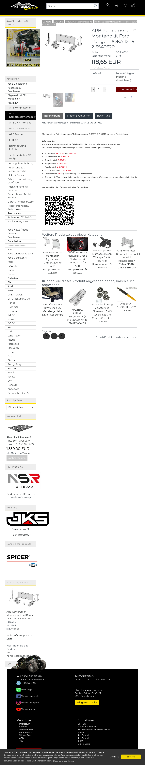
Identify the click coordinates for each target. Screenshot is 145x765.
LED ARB (14, 140)
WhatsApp (26, 689)
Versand (26, 453)
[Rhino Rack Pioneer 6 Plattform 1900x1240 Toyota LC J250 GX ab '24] (21, 428)
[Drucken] (125, 97)
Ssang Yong (14, 364)
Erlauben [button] (131, 757)
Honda (11, 303)
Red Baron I (83, 735)
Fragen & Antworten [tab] (78, 115)
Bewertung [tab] (103, 115)
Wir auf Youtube (29, 709)
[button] (82, 68)
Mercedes (13, 344)
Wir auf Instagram (30, 702)
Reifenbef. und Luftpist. (17, 148)
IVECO (11, 323)
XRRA (80, 741)
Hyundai (12, 311)
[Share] (132, 97)
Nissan (11, 352)
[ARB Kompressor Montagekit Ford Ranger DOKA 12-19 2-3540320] (24, 598)
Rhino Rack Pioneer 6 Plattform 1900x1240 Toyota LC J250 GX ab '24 (20, 441)
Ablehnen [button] (115, 757)
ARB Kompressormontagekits (22, 115)
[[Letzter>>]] (61, 336)
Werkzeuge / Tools (18, 221)
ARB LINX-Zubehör (20, 128)
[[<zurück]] (46, 336)
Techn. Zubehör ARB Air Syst (20, 157)
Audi (10, 262)
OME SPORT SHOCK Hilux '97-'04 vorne (126, 307)
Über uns (82, 724)
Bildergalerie (84, 744)
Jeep (10, 249)
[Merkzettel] (125, 5)
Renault (12, 385)
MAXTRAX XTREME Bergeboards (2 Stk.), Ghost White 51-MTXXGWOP (77, 316)
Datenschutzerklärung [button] (63, 761)
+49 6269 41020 (28, 683)
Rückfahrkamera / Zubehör (18, 188)
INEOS (11, 315)
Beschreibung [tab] (52, 115)
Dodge (11, 274)
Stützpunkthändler (87, 727)
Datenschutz (25, 732)
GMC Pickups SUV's (19, 298)
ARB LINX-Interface (20, 122)
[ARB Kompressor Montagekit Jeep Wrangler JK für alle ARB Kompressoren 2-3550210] (102, 242)
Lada (10, 331)
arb (51, 331)
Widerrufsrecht (26, 735)
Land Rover (14, 335)
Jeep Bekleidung (17, 83)
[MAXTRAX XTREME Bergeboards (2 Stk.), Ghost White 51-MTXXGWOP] (77, 297)
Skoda (11, 360)
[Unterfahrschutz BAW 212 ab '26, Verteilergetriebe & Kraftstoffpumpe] (52, 294)
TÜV (21, 741)
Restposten (14, 213)
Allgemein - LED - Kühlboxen (17, 97)
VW (10, 380)
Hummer (13, 307)
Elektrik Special (16, 175)
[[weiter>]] (54, 336)
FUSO (11, 290)
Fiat (10, 282)
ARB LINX (13, 103)
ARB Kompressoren (20, 107)
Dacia (11, 270)
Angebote (13, 389)
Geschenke (14, 237)
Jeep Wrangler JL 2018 (20, 253)
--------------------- (16, 225)
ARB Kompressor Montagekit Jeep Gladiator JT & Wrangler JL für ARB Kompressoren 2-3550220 (77, 262)
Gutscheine (14, 241)
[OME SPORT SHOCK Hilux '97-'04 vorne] (126, 294)
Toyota (11, 376)
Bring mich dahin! (87, 702)
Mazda (11, 339)
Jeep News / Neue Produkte (18, 231)
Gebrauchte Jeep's (18, 393)
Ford (10, 286)
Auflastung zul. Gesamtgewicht (17, 169)
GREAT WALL (15, 294)
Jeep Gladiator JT (17, 257)
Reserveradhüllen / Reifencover (18, 208)
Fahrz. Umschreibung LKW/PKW (20, 181)
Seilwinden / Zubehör (20, 217)
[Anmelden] (108, 5)
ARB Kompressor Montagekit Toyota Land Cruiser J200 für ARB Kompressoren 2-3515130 (52, 262)
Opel (10, 356)
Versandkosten (26, 729)
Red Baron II (83, 738)
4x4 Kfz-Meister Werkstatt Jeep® (94, 729)
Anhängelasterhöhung (21, 163)
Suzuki (11, 372)
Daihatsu (13, 278)
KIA (9, 327)
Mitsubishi (13, 348)
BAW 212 (12, 266)
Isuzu (11, 319)
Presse (81, 732)
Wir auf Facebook (30, 696)
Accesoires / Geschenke (14, 90)
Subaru (12, 368)
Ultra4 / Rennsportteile (21, 201)
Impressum (24, 724)
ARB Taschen (16, 134)
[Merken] (134, 30)
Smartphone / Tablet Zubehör (19, 196)
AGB (21, 738)
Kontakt (23, 727)
